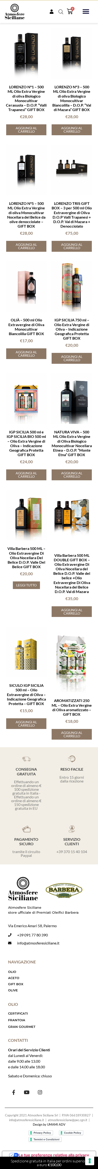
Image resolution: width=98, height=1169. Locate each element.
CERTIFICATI (18, 1013)
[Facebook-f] (13, 1092)
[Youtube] (26, 1092)
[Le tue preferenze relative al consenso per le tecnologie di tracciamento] (89, 1160)
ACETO (13, 978)
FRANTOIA (16, 1020)
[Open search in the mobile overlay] (61, 11)
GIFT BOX (15, 984)
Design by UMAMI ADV (49, 1124)
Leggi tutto (26, 585)
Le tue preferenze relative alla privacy (54, 1155)
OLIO (12, 972)
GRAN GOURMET (21, 1027)
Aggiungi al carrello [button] (26, 129)
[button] (86, 11)
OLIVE (13, 990)
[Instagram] (39, 1092)
